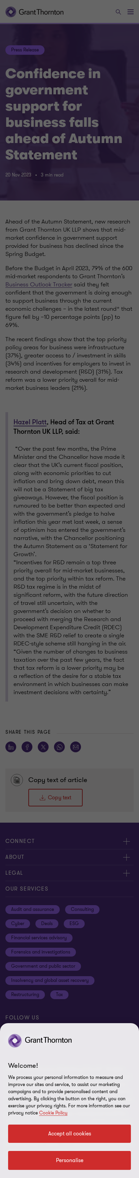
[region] (69, 1100)
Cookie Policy (53, 1113)
